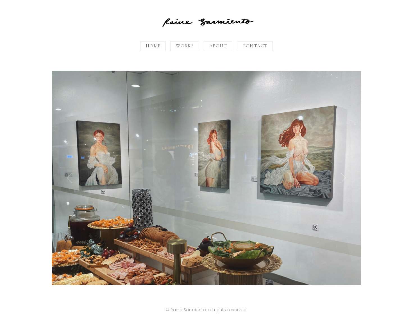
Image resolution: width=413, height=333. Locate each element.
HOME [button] (153, 46)
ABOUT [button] (218, 46)
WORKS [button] (185, 46)
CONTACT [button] (255, 46)
